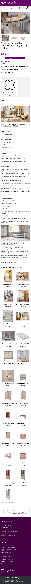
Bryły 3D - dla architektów (8, 550)
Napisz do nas (10, 538)
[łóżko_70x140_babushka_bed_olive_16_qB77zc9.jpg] (5, 38)
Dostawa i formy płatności (8, 547)
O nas (2, 545)
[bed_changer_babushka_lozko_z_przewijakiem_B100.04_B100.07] (23, 38)
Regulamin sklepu (6, 557)
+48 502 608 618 (10, 531)
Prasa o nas (4, 564)
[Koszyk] (26, 8)
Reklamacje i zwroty (7, 561)
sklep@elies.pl (9, 535)
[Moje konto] (19, 8)
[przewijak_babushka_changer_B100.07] (14, 38)
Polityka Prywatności (7, 559)
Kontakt (3, 542)
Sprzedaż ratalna (6, 552)
